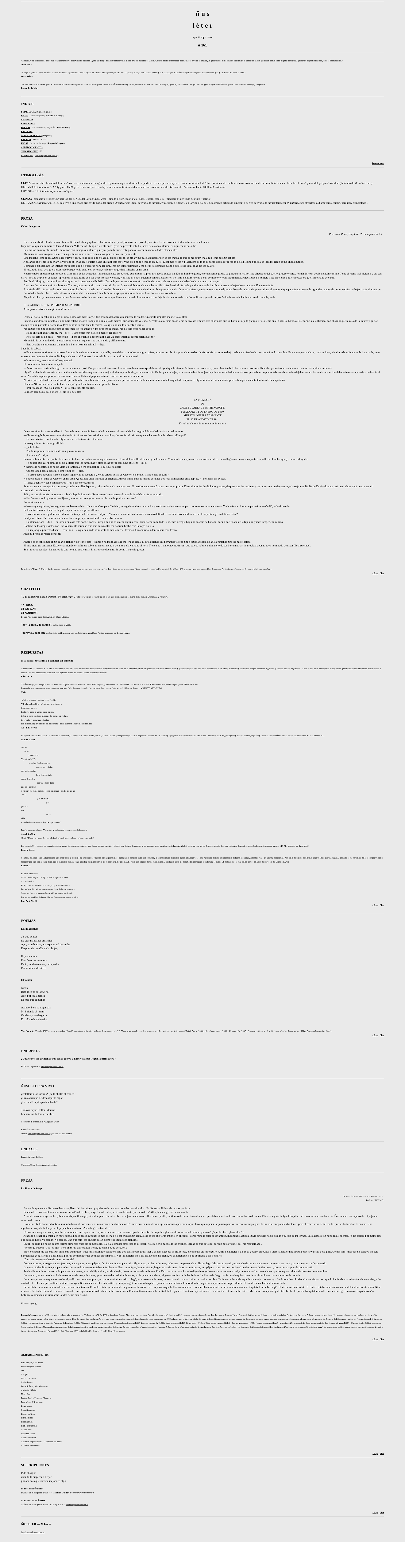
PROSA (24, 143)
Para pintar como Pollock (32, 1157)
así (36, 1303)
